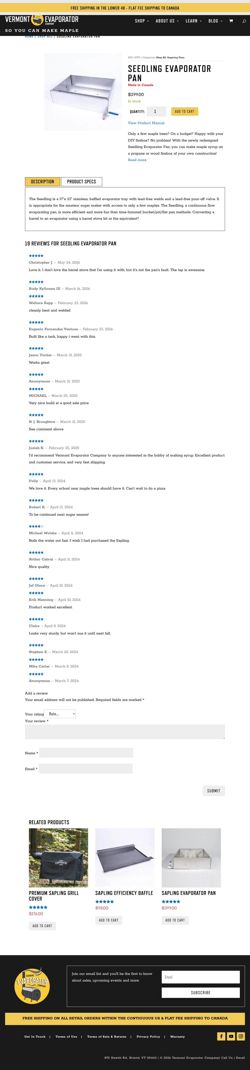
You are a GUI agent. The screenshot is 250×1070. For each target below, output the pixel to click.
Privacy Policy (148, 1037)
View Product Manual (146, 123)
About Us (165, 21)
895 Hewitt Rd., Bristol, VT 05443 (130, 1058)
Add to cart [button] (42, 926)
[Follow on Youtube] (231, 1036)
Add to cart (185, 111)
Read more (137, 160)
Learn (192, 21)
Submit (214, 790)
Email (31, 769)
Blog (213, 21)
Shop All (45, 36)
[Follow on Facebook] (221, 1036)
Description (42, 181)
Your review (36, 721)
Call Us (227, 1058)
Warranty (177, 1037)
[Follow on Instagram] (241, 1036)
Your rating (34, 714)
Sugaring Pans (175, 57)
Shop (140, 21)
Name (31, 753)
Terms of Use (66, 1037)
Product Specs (81, 181)
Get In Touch (35, 1037)
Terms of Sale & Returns (107, 1037)
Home (29, 36)
